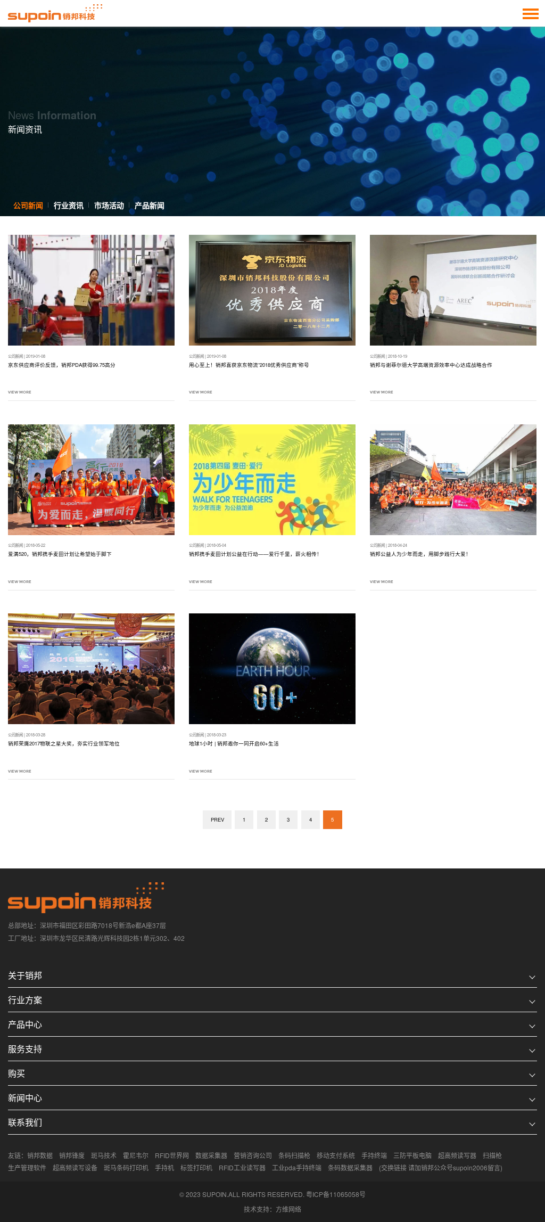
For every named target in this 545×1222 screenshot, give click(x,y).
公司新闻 (28, 205)
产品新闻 (149, 205)
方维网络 (288, 1208)
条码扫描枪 (294, 1155)
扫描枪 (492, 1155)
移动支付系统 (336, 1155)
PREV (217, 819)
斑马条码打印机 (126, 1167)
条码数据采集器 (350, 1167)
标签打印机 (196, 1167)
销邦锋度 (72, 1155)
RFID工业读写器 (242, 1167)
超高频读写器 (457, 1155)
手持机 (164, 1167)
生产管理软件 (27, 1167)
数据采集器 (211, 1155)
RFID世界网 (172, 1155)
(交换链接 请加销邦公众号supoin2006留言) (440, 1167)
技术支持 (256, 1208)
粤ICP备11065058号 (336, 1194)
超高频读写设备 (75, 1167)
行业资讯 (69, 205)
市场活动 (109, 205)
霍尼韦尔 (135, 1155)
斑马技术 (104, 1155)
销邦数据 (40, 1155)
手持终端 (374, 1155)
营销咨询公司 (253, 1155)
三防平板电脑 (412, 1155)
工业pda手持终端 (296, 1167)
